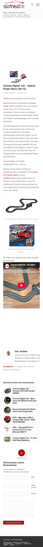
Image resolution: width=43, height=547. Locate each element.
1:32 (15, 366)
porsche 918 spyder (10, 369)
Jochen (23, 351)
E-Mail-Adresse (33, 487)
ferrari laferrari (29, 366)
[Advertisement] (21, 42)
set (19, 369)
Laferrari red (8, 178)
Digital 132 (22, 93)
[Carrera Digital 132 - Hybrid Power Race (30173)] (18, 77)
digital (20, 366)
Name (33, 478)
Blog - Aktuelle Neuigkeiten (14, 12)
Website (33, 493)
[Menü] (36, 4)
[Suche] (31, 4)
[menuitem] (31, 4)
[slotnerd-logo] (17, 4)
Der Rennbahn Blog (16, 539)
